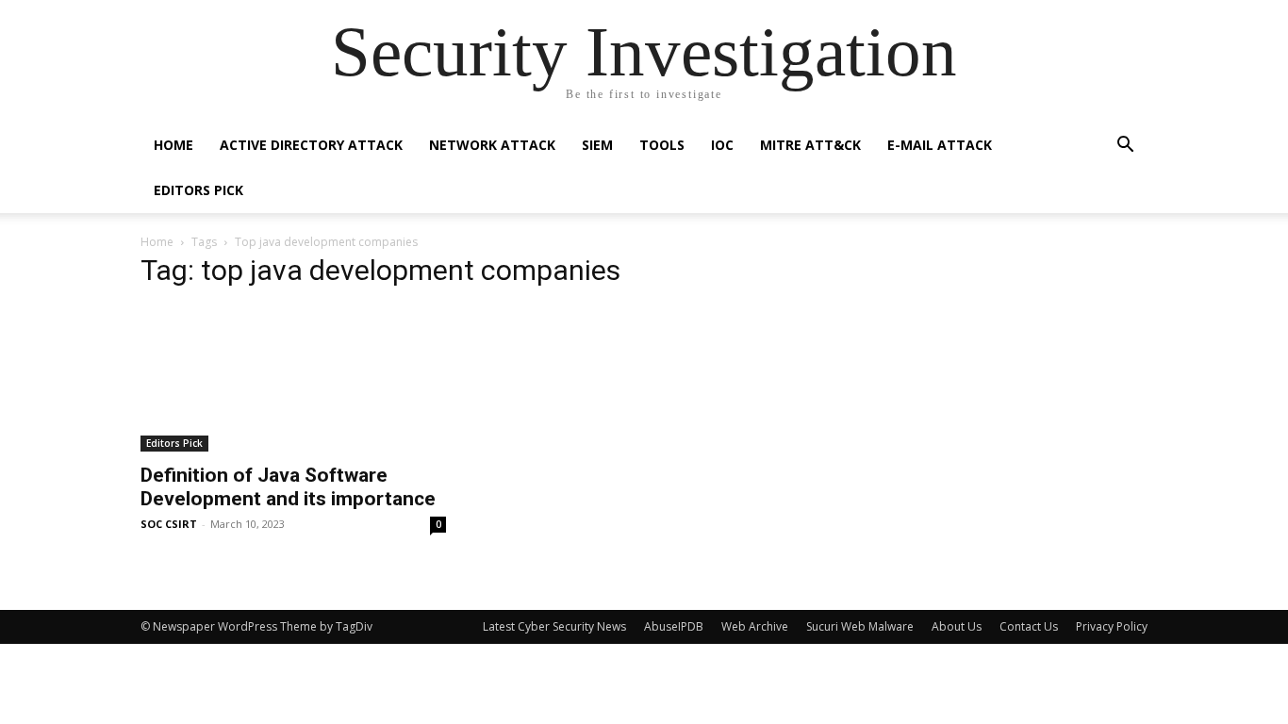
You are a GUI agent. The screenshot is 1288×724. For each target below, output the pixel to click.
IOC (722, 145)
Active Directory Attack (311, 145)
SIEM (597, 145)
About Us (957, 626)
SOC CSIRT (168, 524)
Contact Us (1028, 626)
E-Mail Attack (939, 145)
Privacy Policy (1112, 626)
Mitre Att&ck (810, 145)
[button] (1125, 147)
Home (173, 145)
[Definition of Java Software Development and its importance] (293, 379)
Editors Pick (198, 190)
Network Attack (492, 145)
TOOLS (662, 145)
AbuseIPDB (673, 626)
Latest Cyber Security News (554, 626)
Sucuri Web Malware (860, 626)
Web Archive (754, 626)
